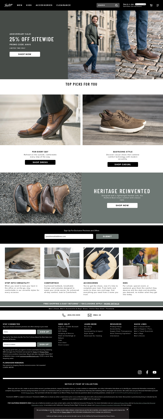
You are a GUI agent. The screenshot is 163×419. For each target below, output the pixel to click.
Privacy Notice (66, 412)
